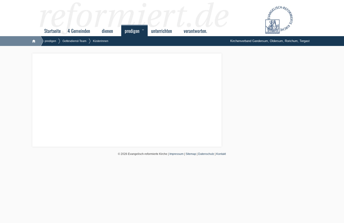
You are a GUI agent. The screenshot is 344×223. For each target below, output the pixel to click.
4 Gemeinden (79, 31)
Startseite (52, 31)
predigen (132, 31)
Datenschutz (206, 154)
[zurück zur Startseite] (36, 41)
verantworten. (195, 31)
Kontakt (221, 154)
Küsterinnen (100, 41)
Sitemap (191, 154)
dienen (107, 31)
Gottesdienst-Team (74, 41)
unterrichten (161, 31)
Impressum (176, 154)
